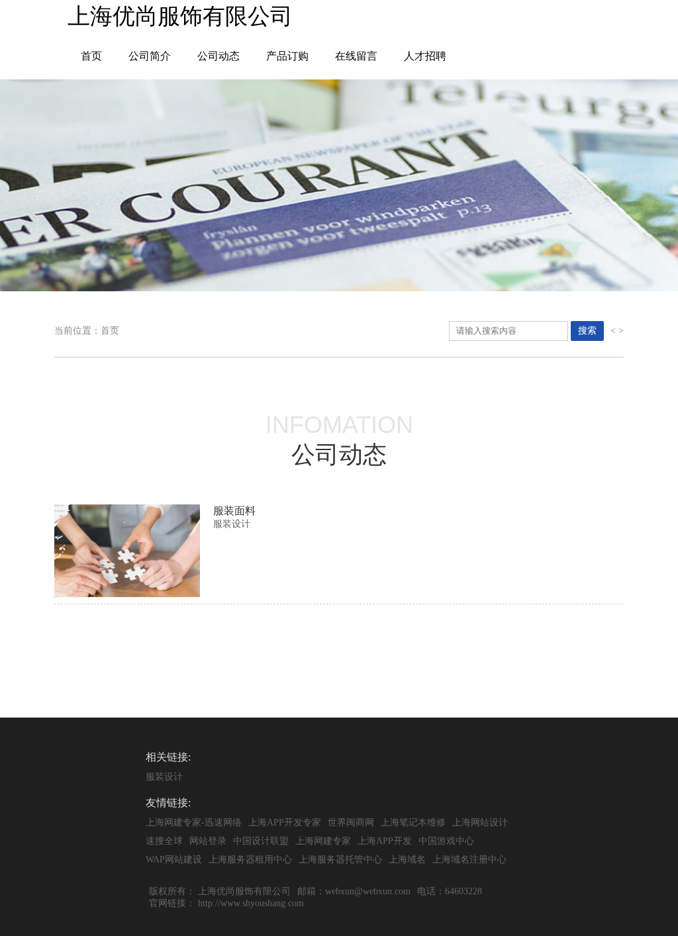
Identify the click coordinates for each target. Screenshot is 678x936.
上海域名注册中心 (469, 860)
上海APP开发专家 (284, 822)
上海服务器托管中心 (340, 860)
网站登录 (207, 841)
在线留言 (356, 56)
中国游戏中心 (446, 841)
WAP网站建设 (174, 860)
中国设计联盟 (261, 841)
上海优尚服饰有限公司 (244, 891)
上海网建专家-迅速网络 (194, 822)
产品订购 (287, 56)
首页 (91, 56)
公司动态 (218, 56)
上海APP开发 (385, 841)
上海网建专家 (323, 841)
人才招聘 (425, 56)
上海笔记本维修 (413, 822)
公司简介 (149, 56)
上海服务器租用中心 (250, 860)
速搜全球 (164, 841)
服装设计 (164, 777)
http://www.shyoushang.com (251, 903)
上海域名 (407, 860)
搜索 (587, 330)
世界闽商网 (351, 822)
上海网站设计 (480, 822)
